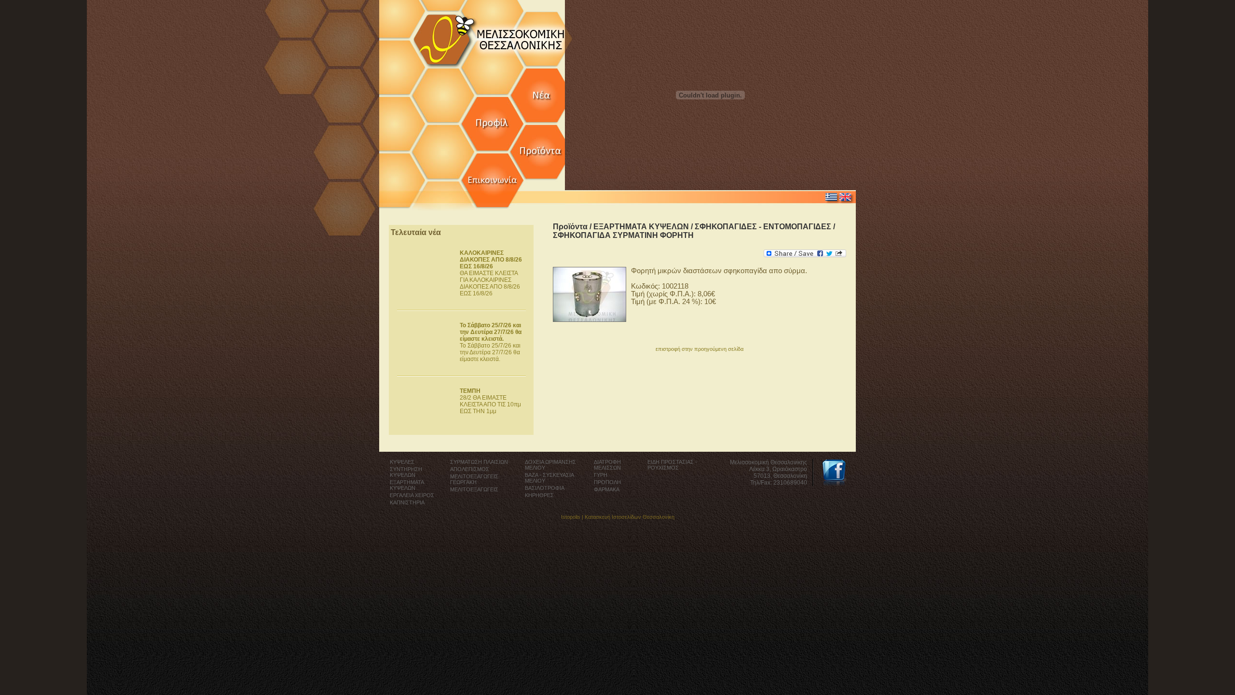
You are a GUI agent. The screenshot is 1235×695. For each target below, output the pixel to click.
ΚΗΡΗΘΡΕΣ (539, 495)
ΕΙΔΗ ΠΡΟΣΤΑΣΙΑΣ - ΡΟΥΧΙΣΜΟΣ (672, 465)
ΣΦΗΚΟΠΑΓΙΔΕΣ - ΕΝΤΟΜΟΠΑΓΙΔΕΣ (763, 226)
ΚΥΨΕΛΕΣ (402, 462)
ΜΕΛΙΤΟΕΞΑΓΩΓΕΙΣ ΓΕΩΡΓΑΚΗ (474, 479)
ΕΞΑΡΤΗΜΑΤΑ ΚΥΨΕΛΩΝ (641, 226)
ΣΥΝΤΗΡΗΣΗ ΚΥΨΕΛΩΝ (406, 472)
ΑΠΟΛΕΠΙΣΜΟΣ (469, 469)
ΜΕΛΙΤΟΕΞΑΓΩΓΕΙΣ (474, 489)
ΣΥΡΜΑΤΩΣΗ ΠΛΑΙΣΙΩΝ (479, 462)
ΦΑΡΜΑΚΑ (606, 489)
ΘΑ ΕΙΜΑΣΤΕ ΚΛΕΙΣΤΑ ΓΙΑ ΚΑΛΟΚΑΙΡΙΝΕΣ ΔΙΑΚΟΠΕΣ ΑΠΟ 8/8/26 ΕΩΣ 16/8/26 (491, 273)
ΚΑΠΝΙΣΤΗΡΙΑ (407, 502)
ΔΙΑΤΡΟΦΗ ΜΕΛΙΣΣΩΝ (607, 465)
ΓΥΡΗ (600, 475)
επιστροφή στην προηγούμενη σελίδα (699, 349)
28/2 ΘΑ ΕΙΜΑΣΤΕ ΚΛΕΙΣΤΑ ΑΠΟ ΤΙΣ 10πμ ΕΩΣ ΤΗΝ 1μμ (490, 401)
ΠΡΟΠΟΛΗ (607, 482)
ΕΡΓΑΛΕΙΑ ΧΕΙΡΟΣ (412, 495)
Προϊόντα (570, 226)
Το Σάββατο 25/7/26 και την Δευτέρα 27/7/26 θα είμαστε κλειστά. (490, 342)
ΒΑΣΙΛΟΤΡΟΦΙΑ (544, 488)
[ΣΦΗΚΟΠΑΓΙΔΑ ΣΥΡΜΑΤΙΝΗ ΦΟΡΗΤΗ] (589, 319)
